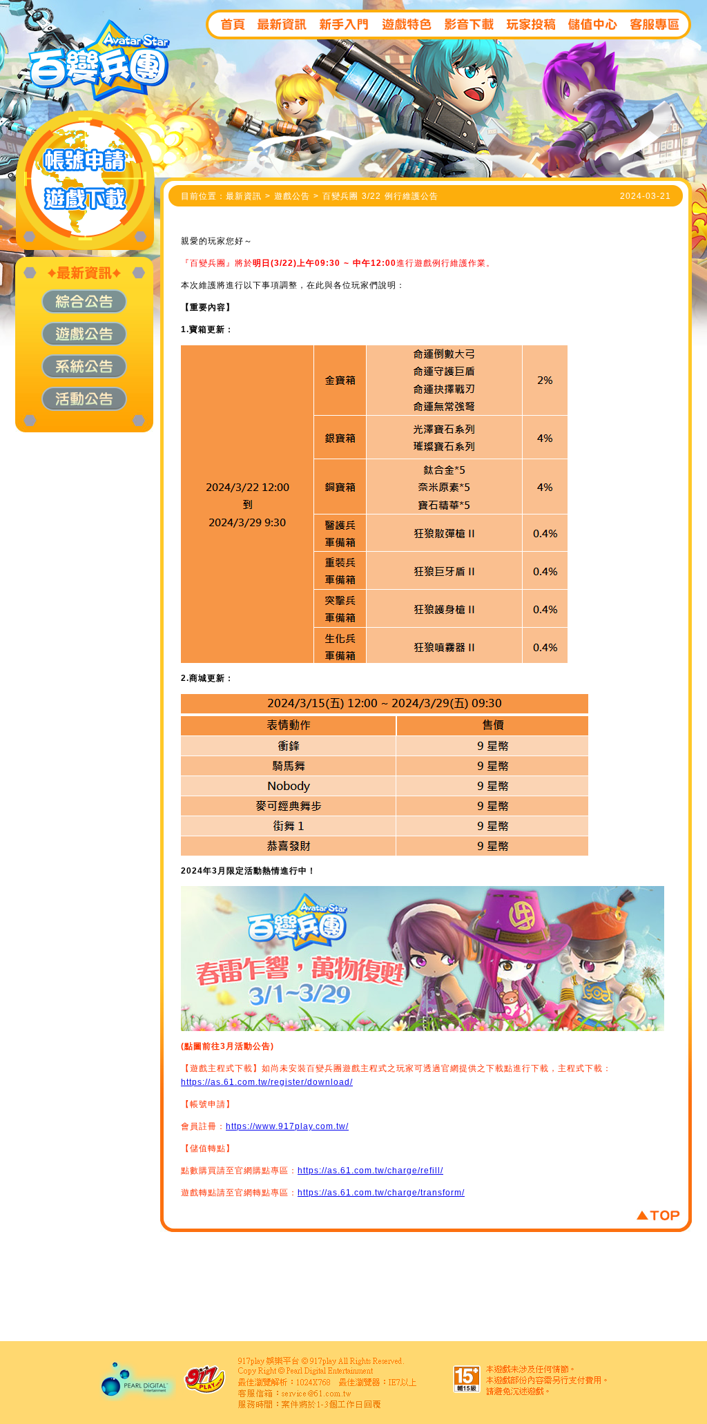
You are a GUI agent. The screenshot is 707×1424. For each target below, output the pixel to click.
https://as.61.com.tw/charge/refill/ (370, 1170)
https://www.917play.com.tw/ (287, 1126)
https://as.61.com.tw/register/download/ (267, 1082)
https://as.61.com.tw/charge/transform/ (381, 1192)
